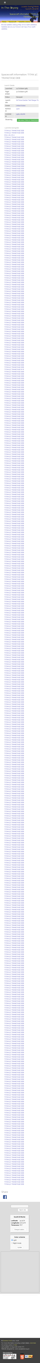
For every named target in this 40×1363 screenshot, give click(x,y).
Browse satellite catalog (9, 25)
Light (15, 1240)
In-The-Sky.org (9, 7)
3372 (18, 109)
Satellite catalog (24, 22)
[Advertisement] (20, 51)
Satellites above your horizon (11, 27)
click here (33, 1343)
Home (4, 22)
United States (20, 105)
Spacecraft (12, 22)
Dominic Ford (7, 1341)
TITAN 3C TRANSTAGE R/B (14, 369)
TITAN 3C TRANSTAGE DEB (14, 131)
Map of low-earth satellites (27, 25)
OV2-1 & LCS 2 (9, 135)
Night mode (17, 1243)
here (15, 1345)
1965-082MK (20, 114)
